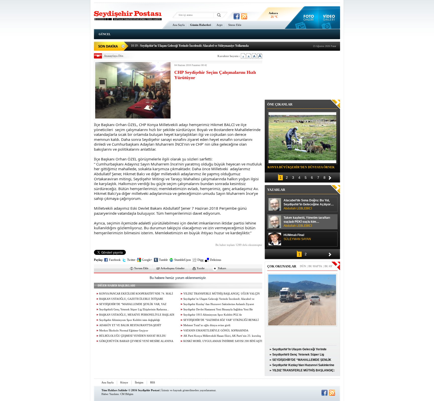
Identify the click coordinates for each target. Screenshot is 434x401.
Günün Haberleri (200, 24)
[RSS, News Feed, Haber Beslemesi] (244, 16)
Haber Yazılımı (110, 393)
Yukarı (222, 268)
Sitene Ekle (234, 24)
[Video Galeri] (329, 17)
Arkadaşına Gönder (172, 268)
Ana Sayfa (179, 24)
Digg (200, 260)
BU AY (328, 266)
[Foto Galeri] (307, 17)
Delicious (215, 260)
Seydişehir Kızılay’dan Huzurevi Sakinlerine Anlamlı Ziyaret (218, 304)
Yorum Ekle (141, 268)
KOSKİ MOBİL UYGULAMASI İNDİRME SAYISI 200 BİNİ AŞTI (222, 341)
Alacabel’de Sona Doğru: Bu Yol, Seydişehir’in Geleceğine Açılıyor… (309, 204)
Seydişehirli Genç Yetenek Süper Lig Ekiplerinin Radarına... (134, 309)
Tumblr (163, 260)
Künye (124, 382)
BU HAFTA (315, 266)
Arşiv (219, 24)
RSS (152, 382)
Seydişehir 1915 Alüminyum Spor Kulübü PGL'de (212, 314)
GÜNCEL (105, 34)
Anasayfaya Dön (113, 55)
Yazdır (201, 268)
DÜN (303, 266)
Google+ (147, 260)
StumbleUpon (182, 260)
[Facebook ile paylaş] (237, 16)
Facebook (115, 260)
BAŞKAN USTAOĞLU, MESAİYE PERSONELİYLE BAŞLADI (136, 314)
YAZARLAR (276, 190)
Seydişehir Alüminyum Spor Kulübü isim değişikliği (129, 320)
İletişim (139, 382)
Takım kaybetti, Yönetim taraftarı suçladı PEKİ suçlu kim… (307, 221)
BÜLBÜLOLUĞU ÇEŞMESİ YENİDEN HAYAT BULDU (132, 335)
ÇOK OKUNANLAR (281, 266)
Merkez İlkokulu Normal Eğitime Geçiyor (123, 330)
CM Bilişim (126, 393)
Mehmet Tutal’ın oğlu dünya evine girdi (206, 325)
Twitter (131, 260)
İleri (330, 177)
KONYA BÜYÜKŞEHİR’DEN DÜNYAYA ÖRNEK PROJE (301, 167)
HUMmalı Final (297, 237)
